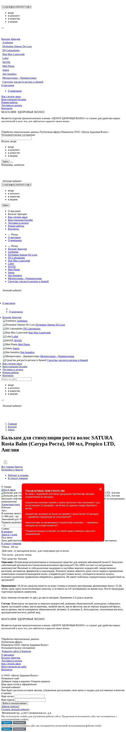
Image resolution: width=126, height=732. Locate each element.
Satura (5, 70)
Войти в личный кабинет (15, 703)
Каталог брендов (10, 39)
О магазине (7, 85)
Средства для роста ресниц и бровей (22, 81)
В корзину (7, 531)
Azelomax (7, 42)
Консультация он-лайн (13, 666)
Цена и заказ (8, 489)
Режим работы (9, 102)
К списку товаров (11, 543)
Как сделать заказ (11, 96)
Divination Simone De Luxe (17, 46)
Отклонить (19, 722)
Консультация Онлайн (13, 99)
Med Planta (8, 66)
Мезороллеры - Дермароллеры (19, 78)
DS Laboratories (11, 50)
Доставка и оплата (11, 105)
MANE (6, 62)
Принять (7, 722)
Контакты (6, 108)
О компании (15, 90)
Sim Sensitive (9, 74)
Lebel (5, 58)
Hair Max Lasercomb (13, 54)
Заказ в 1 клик (9, 534)
